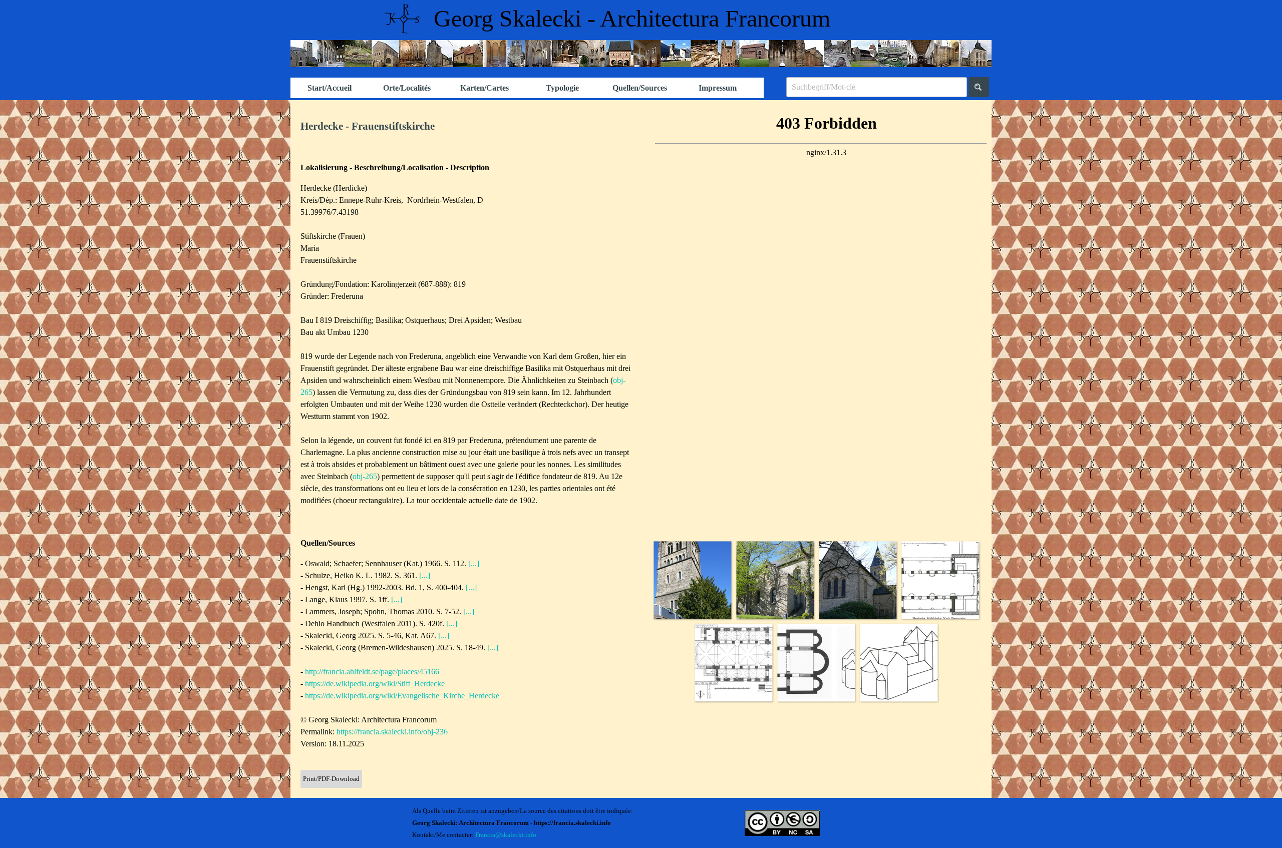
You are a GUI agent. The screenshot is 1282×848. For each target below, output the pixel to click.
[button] (692, 580)
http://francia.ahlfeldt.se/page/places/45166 (372, 671)
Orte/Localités (407, 88)
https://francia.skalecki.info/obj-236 (392, 731)
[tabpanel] (465, 127)
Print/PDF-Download (331, 778)
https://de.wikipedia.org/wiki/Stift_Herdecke (375, 683)
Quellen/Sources (639, 88)
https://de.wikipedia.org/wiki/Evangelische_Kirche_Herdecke (402, 695)
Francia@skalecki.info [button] (505, 834)
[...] (473, 563)
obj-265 (365, 476)
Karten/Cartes (484, 88)
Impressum (718, 88)
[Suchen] (979, 87)
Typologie (562, 88)
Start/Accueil (329, 88)
